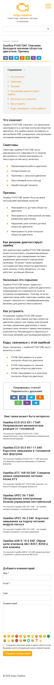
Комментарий (10, 603)
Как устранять (17, 103)
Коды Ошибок (23, 15)
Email (6, 583)
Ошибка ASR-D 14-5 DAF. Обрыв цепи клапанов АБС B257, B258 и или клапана (25, 544)
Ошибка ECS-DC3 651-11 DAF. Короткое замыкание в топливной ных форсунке (26, 451)
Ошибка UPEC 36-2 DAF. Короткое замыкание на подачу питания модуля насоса (26, 521)
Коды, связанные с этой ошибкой (28, 108)
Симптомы (15, 81)
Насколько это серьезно (23, 99)
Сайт (5, 593)
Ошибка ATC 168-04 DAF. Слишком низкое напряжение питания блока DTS (26, 476)
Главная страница (10, 41)
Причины (15, 86)
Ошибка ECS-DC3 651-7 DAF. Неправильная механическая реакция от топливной (23, 425)
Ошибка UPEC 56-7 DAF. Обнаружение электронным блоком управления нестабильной (27, 498)
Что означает (17, 76)
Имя (6, 573)
